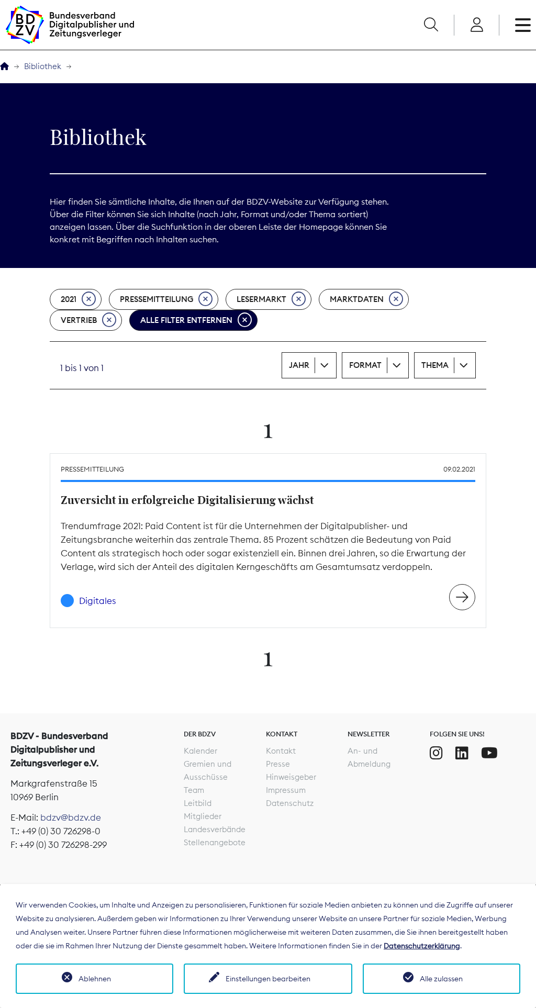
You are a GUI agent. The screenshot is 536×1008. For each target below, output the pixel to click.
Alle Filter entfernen (186, 320)
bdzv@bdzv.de (70, 817)
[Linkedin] (461, 753)
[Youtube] (489, 753)
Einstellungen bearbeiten (268, 978)
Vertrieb (79, 320)
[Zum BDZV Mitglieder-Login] (476, 25)
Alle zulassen (441, 978)
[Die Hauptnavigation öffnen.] (523, 25)
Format (365, 365)
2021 (68, 299)
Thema (435, 365)
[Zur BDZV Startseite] (4, 67)
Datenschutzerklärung (422, 945)
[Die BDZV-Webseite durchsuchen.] (430, 25)
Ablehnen (95, 978)
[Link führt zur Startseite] (69, 24)
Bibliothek (42, 66)
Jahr (299, 365)
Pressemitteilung (156, 299)
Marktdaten (357, 299)
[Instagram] (436, 753)
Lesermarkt (261, 299)
